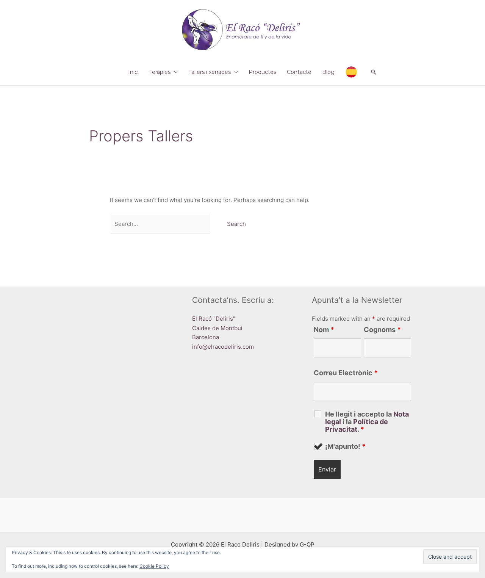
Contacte (299, 72)
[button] (373, 72)
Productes (262, 72)
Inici (133, 72)
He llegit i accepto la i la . (367, 421)
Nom (324, 330)
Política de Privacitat (356, 425)
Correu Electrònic (346, 373)
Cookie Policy (154, 566)
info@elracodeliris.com (223, 346)
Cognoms (382, 330)
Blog (328, 72)
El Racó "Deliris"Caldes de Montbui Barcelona (217, 328)
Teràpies (160, 72)
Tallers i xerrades (209, 72)
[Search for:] (161, 223)
